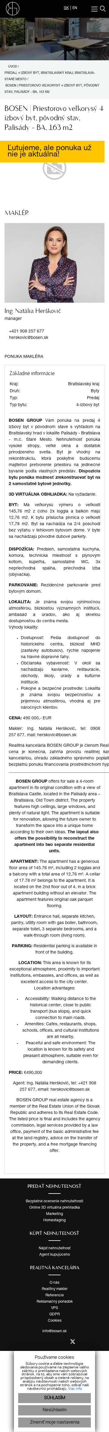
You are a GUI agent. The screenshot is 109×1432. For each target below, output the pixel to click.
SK (66, 8)
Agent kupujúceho (54, 1255)
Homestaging (54, 1220)
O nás (54, 1283)
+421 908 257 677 (26, 332)
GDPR (54, 1314)
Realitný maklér (55, 1289)
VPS (54, 1308)
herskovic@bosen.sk (28, 338)
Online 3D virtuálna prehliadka (54, 1208)
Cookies (54, 1321)
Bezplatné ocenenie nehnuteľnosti (54, 1201)
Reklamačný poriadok (55, 1302)
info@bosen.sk (54, 1331)
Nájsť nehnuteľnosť (55, 1248)
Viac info (75, 1388)
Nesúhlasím (55, 1410)
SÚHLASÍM (54, 1398)
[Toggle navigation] (95, 9)
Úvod (12, 66)
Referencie (54, 1295)
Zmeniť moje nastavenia (54, 1422)
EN (74, 8)
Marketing (54, 1214)
